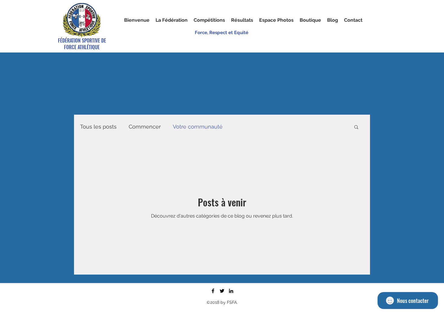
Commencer (145, 126)
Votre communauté (198, 126)
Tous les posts (98, 126)
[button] (276, 20)
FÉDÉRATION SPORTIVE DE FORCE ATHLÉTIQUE (82, 44)
